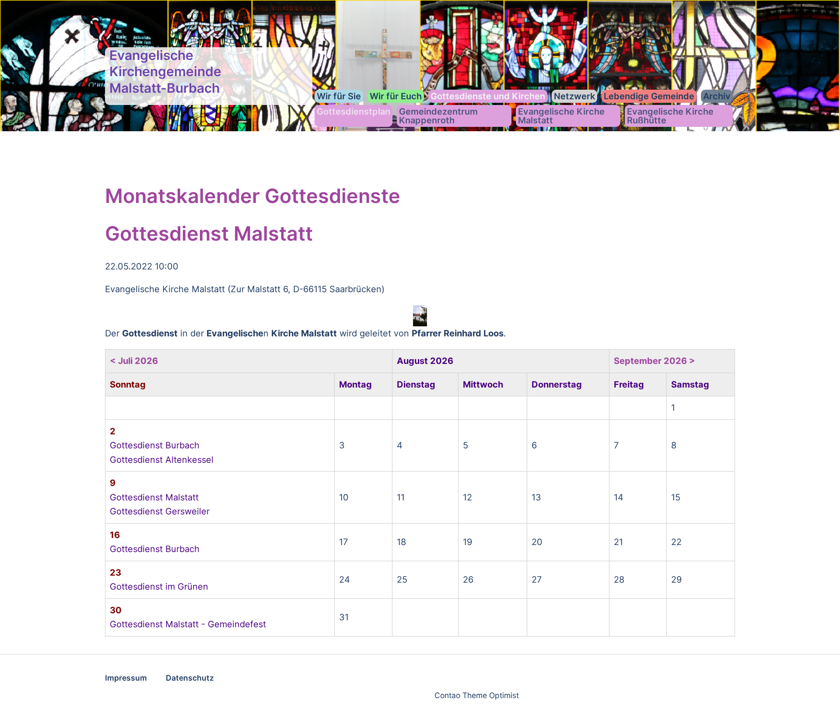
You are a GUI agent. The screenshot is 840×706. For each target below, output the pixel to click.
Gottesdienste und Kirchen (487, 96)
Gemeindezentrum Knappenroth (438, 116)
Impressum (126, 677)
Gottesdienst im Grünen (159, 586)
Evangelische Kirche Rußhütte (670, 116)
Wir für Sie (339, 96)
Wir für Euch (396, 96)
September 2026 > (654, 361)
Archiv (717, 96)
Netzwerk (574, 96)
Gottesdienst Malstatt (154, 497)
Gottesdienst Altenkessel (162, 459)
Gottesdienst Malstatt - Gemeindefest (188, 624)
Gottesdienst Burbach (155, 445)
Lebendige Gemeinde (649, 96)
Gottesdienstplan (353, 111)
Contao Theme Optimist (476, 695)
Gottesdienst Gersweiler (160, 511)
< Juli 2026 (134, 361)
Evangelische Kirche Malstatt (561, 116)
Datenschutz (190, 677)
